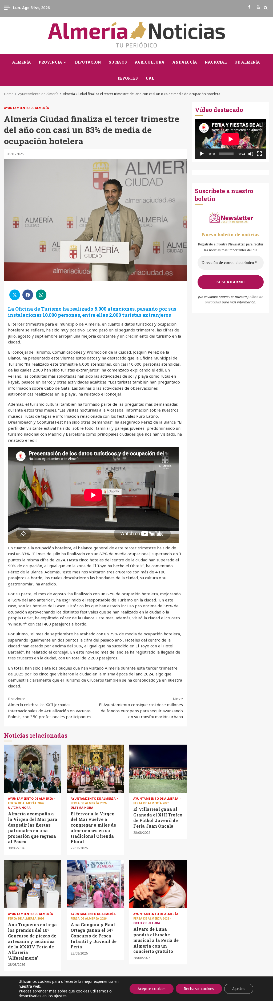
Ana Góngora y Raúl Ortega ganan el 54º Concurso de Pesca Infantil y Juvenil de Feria (95, 884)
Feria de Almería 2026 (26, 802)
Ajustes (238, 988)
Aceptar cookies (152, 988)
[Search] (265, 8)
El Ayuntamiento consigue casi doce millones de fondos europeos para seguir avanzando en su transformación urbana (141, 708)
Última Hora (19, 807)
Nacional (216, 62)
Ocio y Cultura (146, 922)
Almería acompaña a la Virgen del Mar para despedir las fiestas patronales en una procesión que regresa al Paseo (32, 769)
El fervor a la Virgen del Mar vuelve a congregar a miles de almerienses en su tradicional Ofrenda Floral (95, 769)
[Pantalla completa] (259, 154)
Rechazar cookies (199, 988)
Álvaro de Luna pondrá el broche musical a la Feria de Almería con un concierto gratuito (158, 884)
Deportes (128, 78)
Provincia (50, 62)
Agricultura (149, 62)
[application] (230, 139)
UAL (150, 78)
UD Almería (247, 62)
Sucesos (118, 62)
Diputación (88, 62)
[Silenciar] (251, 154)
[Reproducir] (201, 154)
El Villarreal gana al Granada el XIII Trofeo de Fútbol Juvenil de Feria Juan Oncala (158, 769)
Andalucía (184, 62)
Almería (21, 62)
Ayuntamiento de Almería (26, 107)
